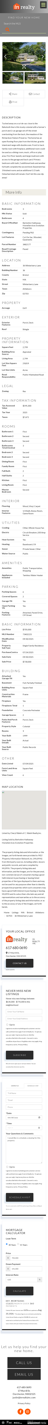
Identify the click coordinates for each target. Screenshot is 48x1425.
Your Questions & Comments (20, 1133)
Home (6, 912)
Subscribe (19, 1055)
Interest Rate (12, 1275)
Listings (15, 912)
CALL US (24, 1362)
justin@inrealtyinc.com (24, 1397)
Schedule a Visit (33, 1086)
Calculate (19, 1291)
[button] (6, 30)
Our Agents (10, 969)
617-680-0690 (16, 948)
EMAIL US (24, 1374)
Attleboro (39, 912)
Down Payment (13, 1264)
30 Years (12, 1245)
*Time (9, 1123)
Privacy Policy (22, 1045)
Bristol (30, 912)
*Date (9, 1113)
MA (22, 912)
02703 (9, 916)
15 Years (23, 1245)
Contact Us (20, 963)
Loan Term (11, 1238)
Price (8, 1253)
